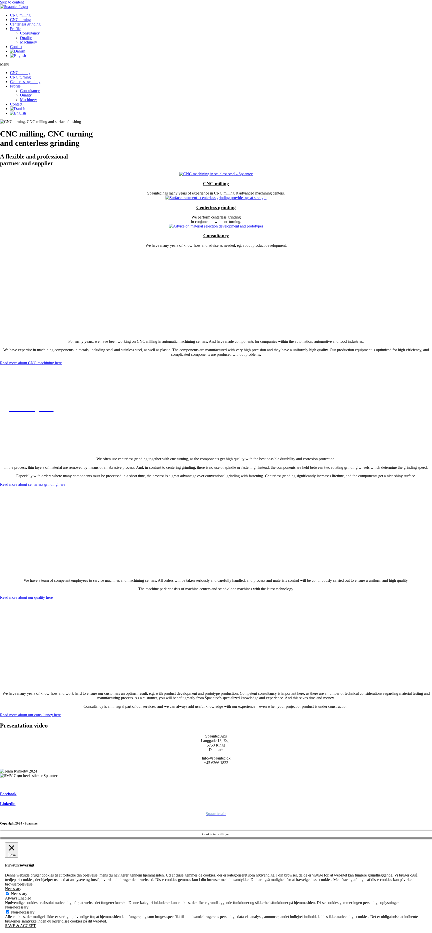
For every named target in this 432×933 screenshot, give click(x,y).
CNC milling (20, 15)
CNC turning (20, 20)
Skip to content (12, 2)
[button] (216, 64)
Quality (26, 38)
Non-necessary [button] (16, 907)
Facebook (8, 794)
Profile (15, 28)
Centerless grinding (25, 24)
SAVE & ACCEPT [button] (20, 926)
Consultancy (30, 33)
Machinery (28, 42)
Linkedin (8, 804)
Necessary (19, 894)
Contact (16, 46)
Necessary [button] (13, 888)
